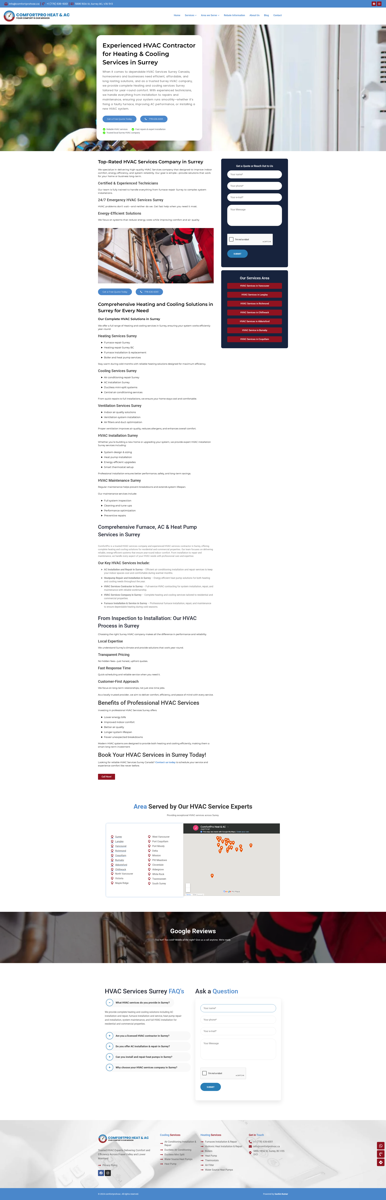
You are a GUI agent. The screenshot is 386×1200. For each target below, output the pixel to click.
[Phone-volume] (380, 1154)
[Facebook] (374, 4)
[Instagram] (379, 4)
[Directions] (380, 1162)
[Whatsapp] (380, 1145)
